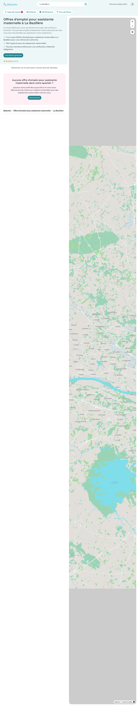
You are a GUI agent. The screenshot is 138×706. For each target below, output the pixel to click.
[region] (102, 361)
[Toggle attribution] (134, 702)
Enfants (32, 12)
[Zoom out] (132, 26)
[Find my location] (132, 32)
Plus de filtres (65, 12)
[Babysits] (10, 4)
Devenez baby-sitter (118, 4)
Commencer (34, 98)
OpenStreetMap (127, 702)
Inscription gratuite (13, 55)
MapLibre (117, 702)
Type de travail (14, 12)
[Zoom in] (132, 21)
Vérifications (47, 12)
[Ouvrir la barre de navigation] (132, 4)
